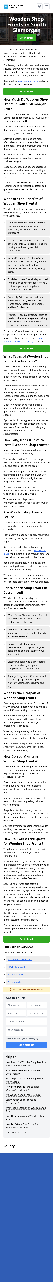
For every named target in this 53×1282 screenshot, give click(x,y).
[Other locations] (40, 6)
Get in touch (26, 37)
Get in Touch (27, 91)
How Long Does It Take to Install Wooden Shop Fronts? (23, 1088)
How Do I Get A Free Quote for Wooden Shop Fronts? (22, 1126)
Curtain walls (14, 982)
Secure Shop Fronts (28, 80)
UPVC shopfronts (17, 967)
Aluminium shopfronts (20, 959)
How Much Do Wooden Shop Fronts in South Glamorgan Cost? (26, 1064)
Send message (26, 1044)
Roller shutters (15, 974)
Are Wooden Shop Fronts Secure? (23, 1094)
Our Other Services (16, 1132)
